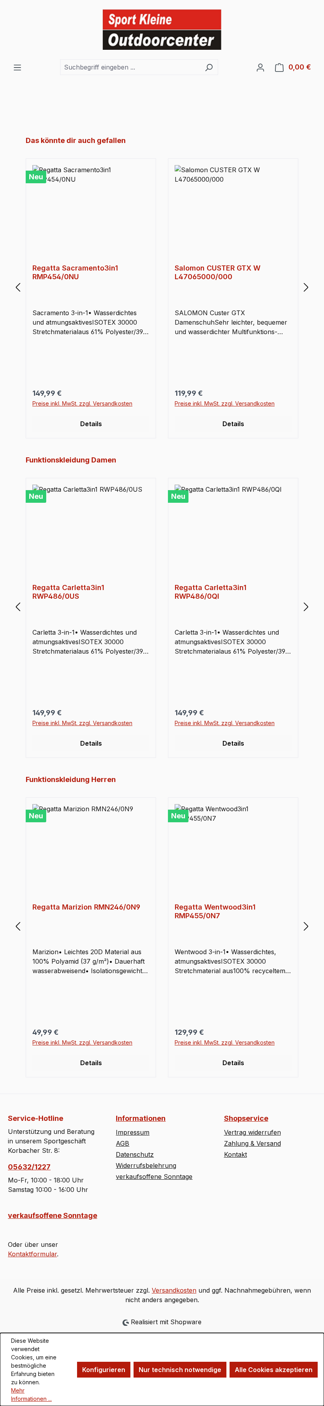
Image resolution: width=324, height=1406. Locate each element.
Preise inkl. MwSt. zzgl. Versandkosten (82, 403)
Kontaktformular (32, 1254)
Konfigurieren (103, 1370)
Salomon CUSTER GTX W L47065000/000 (217, 272)
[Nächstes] (306, 287)
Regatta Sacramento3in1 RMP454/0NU (75, 272)
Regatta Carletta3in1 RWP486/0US (68, 591)
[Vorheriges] (18, 287)
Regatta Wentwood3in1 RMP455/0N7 (215, 911)
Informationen (141, 1118)
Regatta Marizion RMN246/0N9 (86, 907)
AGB (122, 1143)
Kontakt (235, 1154)
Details (91, 424)
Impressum (132, 1132)
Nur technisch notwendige (180, 1370)
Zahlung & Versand (252, 1143)
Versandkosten (174, 1290)
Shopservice (246, 1118)
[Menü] (17, 67)
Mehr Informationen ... (31, 1394)
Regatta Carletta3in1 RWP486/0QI (211, 591)
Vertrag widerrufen (252, 1132)
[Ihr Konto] (260, 67)
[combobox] (130, 67)
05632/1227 (29, 1167)
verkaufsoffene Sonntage (52, 1215)
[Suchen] (209, 67)
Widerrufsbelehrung (146, 1165)
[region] (162, 287)
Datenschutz (135, 1154)
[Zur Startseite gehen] (162, 29)
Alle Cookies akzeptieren (274, 1370)
